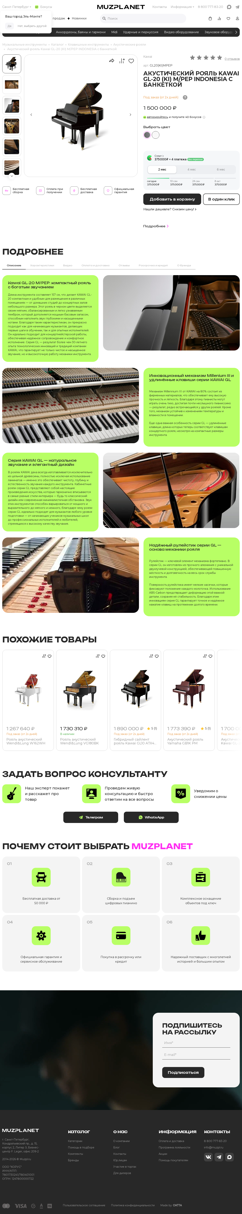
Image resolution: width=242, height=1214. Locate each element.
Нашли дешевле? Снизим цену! (168, 209)
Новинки (79, 18)
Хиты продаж (54, 18)
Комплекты (75, 1154)
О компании (121, 1141)
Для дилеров (122, 1173)
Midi (114, 32)
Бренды (73, 1160)
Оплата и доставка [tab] (95, 265)
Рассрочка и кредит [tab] (153, 265)
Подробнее (154, 226)
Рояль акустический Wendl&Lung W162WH (25, 741)
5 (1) (154, 728)
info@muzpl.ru (213, 1147)
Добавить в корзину (172, 199)
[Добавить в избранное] (130, 60)
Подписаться (183, 1072)
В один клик (221, 199)
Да (9, 26)
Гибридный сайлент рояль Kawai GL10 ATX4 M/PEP (134, 741)
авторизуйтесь (157, 117)
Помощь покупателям (173, 1160)
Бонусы (46, 7)
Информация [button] (181, 7)
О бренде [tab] (184, 265)
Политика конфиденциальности (133, 1205)
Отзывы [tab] (124, 265)
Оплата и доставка (171, 1141)
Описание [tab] (14, 265)
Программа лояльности (174, 1147)
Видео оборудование (181, 32)
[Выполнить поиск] (104, 18)
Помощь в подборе (81, 1147)
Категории (75, 1141)
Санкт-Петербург (15, 7)
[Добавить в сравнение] (120, 60)
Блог (116, 1147)
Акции (163, 1154)
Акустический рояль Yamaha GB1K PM (185, 741)
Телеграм (94, 817)
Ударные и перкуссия (140, 32)
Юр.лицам (120, 1160)
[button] (12, 176)
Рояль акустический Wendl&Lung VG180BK (79, 741)
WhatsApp (154, 817)
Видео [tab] (67, 265)
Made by (171, 1205)
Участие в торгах (124, 1166)
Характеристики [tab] (42, 265)
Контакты (159, 7)
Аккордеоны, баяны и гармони (81, 32)
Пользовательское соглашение (84, 1205)
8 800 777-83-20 (215, 1141)
